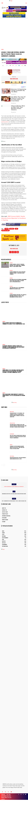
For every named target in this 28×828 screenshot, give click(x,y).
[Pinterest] (13, 65)
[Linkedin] (19, 65)
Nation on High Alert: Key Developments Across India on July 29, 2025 (18, 458)
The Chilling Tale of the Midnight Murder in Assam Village (17, 288)
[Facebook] (7, 65)
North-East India (5, 230)
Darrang (11, 228)
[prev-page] (2, 465)
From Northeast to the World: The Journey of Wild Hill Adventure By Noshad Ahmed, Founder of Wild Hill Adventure (17, 414)
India (16, 228)
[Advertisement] (14, 32)
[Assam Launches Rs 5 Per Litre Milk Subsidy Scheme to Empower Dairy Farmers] (5, 272)
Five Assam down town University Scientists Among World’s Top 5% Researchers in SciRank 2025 (14, 395)
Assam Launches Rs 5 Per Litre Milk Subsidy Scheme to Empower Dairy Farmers (17, 273)
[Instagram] (13, 252)
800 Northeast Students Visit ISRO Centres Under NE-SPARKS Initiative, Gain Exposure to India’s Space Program (18, 426)
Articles (12, 411)
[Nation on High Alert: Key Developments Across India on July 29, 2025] (5, 458)
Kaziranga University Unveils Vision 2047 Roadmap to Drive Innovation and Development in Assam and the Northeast (13, 347)
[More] (25, 65)
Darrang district (5, 121)
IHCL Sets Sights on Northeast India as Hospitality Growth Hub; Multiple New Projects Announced (18, 436)
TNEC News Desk (14, 79)
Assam (6, 228)
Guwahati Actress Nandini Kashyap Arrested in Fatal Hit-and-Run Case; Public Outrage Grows (17, 447)
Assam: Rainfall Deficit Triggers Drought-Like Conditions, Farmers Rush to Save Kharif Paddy (17, 265)
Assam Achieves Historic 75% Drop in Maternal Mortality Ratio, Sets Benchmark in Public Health (18, 296)
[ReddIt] (22, 65)
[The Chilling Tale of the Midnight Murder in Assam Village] (5, 288)
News (4, 321)
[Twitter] (10, 65)
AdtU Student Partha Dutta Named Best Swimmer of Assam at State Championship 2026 (14, 323)
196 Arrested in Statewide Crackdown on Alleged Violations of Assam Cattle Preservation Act (18, 280)
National (12, 456)
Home (2, 49)
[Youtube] (18, 252)
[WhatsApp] (16, 65)
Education (12, 423)
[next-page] (4, 465)
